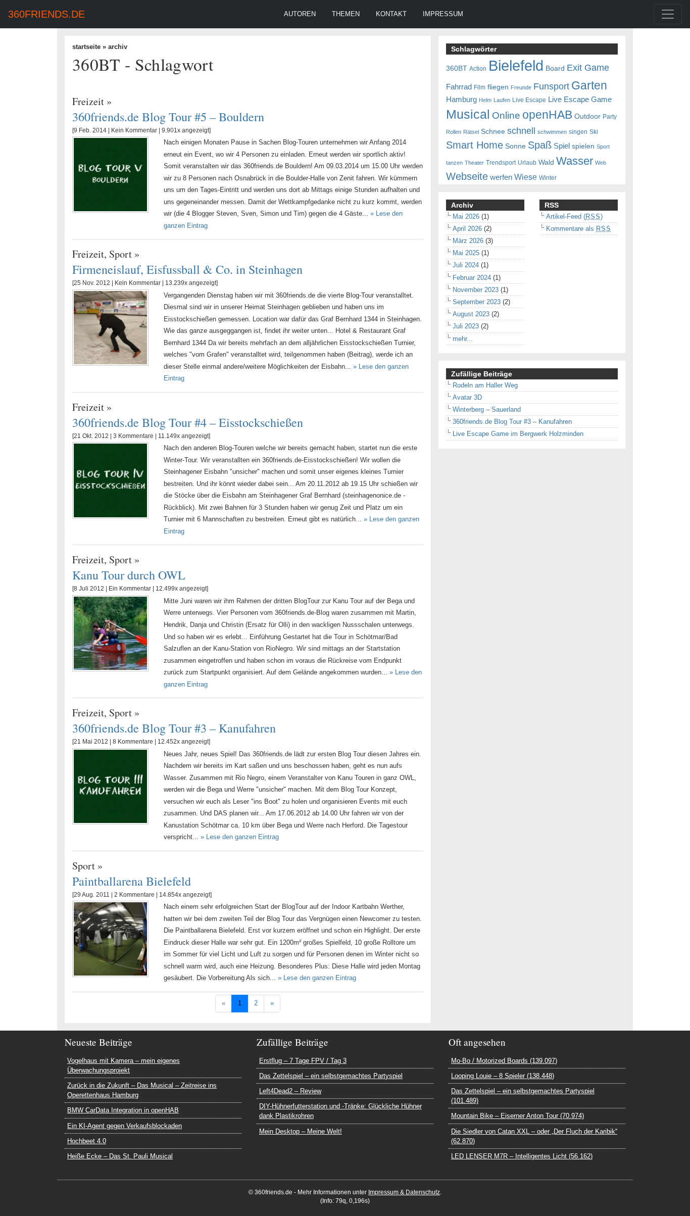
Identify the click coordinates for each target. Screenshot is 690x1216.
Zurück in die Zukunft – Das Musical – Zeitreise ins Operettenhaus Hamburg (142, 1090)
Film (479, 87)
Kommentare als (578, 228)
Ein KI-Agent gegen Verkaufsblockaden (124, 1126)
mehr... (463, 339)
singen (578, 131)
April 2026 (467, 228)
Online (506, 115)
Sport (120, 254)
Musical (468, 114)
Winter (548, 177)
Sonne (515, 146)
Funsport (551, 86)
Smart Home (474, 145)
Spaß (540, 145)
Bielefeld (516, 65)
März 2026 (468, 241)
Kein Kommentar (134, 130)
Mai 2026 (466, 216)
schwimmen (552, 132)
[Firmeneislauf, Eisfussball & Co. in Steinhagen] (110, 327)
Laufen (502, 100)
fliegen (498, 87)
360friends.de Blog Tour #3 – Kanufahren (174, 727)
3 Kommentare (133, 436)
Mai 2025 (466, 253)
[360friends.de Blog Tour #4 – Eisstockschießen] (110, 479)
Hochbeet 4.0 (86, 1141)
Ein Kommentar (130, 588)
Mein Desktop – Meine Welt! (300, 1131)
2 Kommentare (134, 894)
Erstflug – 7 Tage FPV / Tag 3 (303, 1060)
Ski (593, 131)
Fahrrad (459, 87)
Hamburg (461, 99)
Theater (474, 163)
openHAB (547, 114)
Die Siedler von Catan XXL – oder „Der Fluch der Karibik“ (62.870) (534, 1136)
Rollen (453, 132)
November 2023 (476, 290)
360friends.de (46, 14)
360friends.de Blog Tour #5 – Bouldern (168, 116)
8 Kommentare (133, 741)
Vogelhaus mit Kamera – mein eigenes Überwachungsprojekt (123, 1065)
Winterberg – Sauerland (487, 409)
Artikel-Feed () (574, 216)
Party (610, 116)
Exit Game (588, 68)
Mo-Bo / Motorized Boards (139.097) (504, 1060)
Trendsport (501, 162)
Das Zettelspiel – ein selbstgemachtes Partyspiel (331, 1076)
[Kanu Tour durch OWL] (110, 633)
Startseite (86, 47)
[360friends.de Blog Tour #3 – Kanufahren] (110, 786)
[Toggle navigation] (668, 14)
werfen (501, 177)
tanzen (454, 163)
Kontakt (391, 14)
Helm (485, 100)
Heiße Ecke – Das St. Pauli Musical (120, 1156)
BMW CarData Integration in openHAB (123, 1110)
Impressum (443, 14)
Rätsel (471, 132)
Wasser (574, 161)
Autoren (300, 14)
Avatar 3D (467, 397)
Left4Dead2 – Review (290, 1091)
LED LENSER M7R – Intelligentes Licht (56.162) (522, 1156)
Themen (346, 14)
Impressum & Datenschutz (404, 1192)
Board (555, 68)
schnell (521, 131)
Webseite (467, 176)
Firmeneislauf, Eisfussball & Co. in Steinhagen (187, 269)
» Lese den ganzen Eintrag (240, 837)
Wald (546, 162)
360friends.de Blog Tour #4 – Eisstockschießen (187, 422)
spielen (583, 146)
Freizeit (88, 101)
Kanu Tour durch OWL (128, 574)
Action (477, 68)
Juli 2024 (466, 265)
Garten (589, 85)
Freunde (521, 87)
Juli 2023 (466, 326)
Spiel (562, 146)
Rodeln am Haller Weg (485, 385)
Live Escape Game (580, 99)
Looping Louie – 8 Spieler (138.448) (502, 1076)
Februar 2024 (472, 277)
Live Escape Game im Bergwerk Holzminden (518, 433)
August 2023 (471, 314)
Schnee (493, 131)
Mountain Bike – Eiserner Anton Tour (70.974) (517, 1116)
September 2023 (477, 302)
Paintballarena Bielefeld (131, 880)
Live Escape (529, 100)
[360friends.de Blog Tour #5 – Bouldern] (110, 174)
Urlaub (527, 162)
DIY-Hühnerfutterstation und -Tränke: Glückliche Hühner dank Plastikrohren (340, 1111)
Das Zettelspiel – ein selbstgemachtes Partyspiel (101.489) (523, 1095)
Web (600, 163)
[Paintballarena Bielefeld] (110, 938)
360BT (456, 68)
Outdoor (587, 116)
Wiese (525, 176)
